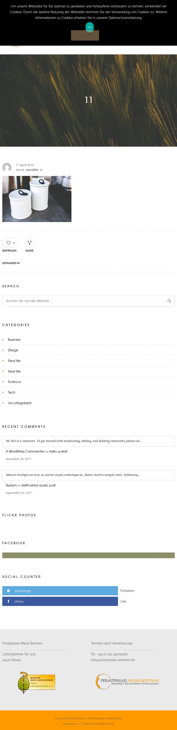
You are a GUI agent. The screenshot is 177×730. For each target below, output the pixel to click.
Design (13, 350)
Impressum (71, 723)
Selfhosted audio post (39, 485)
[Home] (48, 48)
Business (14, 339)
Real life (14, 360)
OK (89, 27)
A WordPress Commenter (25, 451)
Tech (11, 392)
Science (14, 381)
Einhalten (127, 591)
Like (123, 601)
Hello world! (58, 451)
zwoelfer (32, 170)
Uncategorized (19, 403)
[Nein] (85, 35)
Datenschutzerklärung (98, 723)
